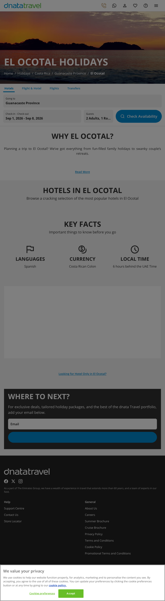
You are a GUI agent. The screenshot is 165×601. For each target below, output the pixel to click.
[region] (82, 583)
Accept (71, 593)
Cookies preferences (42, 593)
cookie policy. (58, 585)
